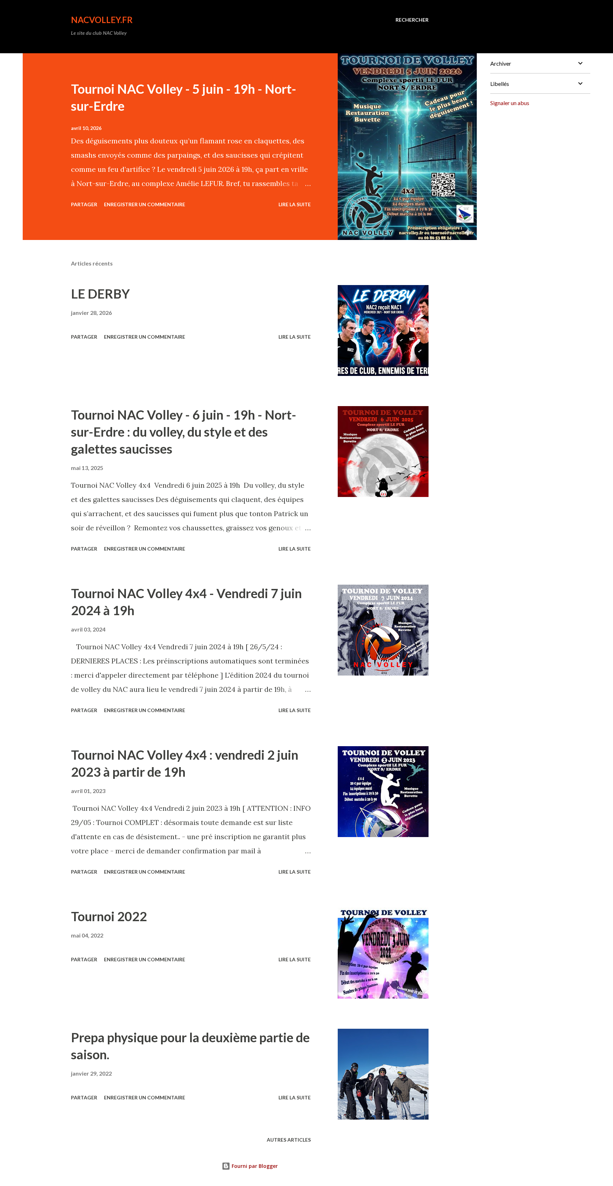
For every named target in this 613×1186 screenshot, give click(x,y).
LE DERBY (100, 293)
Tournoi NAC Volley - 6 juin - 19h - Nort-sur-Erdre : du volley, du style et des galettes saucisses (183, 432)
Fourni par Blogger (254, 1166)
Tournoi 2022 (109, 916)
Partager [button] (84, 204)
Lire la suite (294, 204)
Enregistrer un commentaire (144, 204)
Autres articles (289, 1140)
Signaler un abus (509, 102)
